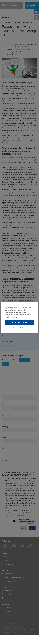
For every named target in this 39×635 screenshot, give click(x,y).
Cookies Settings (19, 328)
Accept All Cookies (19, 322)
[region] (19, 317)
